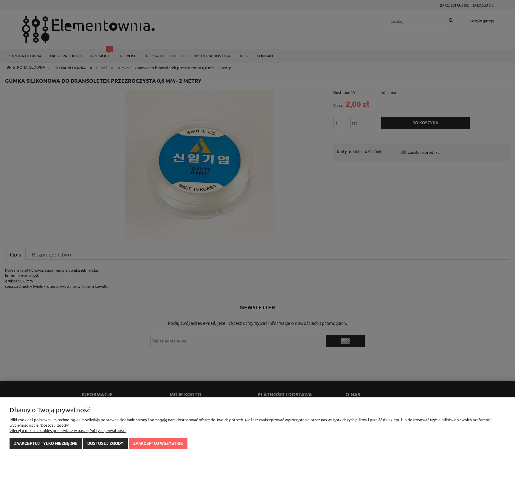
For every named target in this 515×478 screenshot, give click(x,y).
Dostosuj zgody (105, 443)
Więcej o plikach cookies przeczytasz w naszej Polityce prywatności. (68, 430)
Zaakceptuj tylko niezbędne (45, 443)
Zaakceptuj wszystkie (158, 443)
